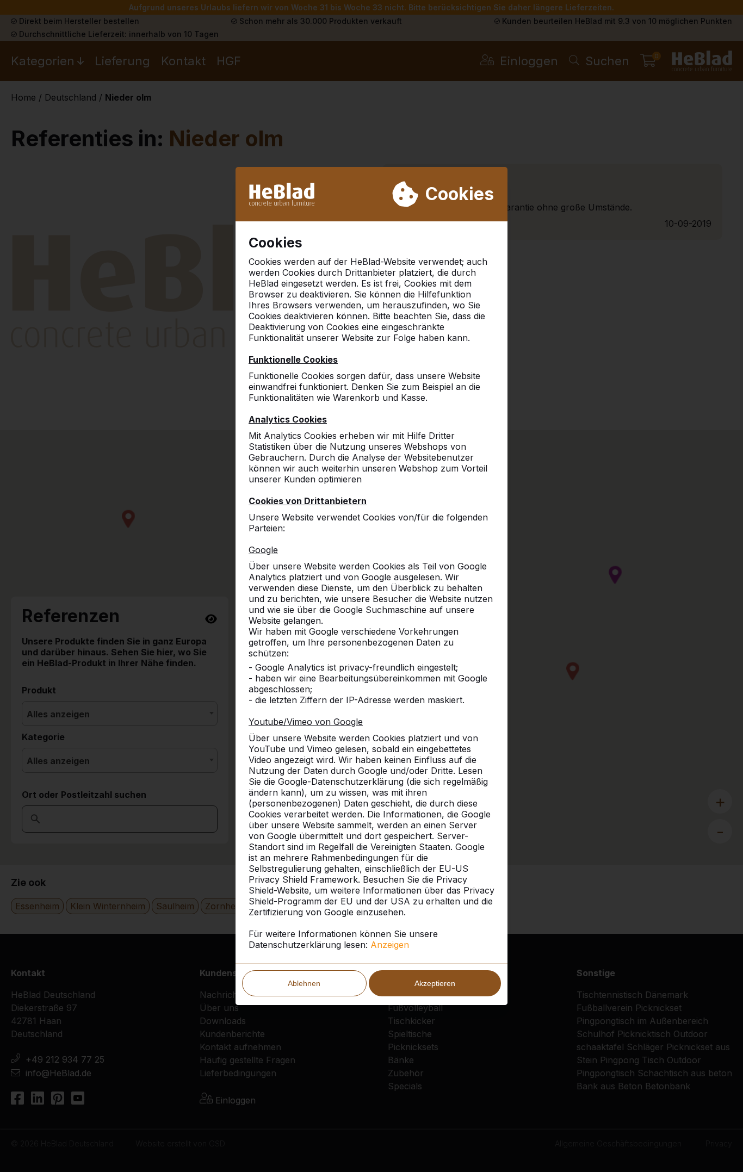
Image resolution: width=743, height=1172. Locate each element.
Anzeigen (389, 944)
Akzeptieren (434, 983)
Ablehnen (304, 983)
